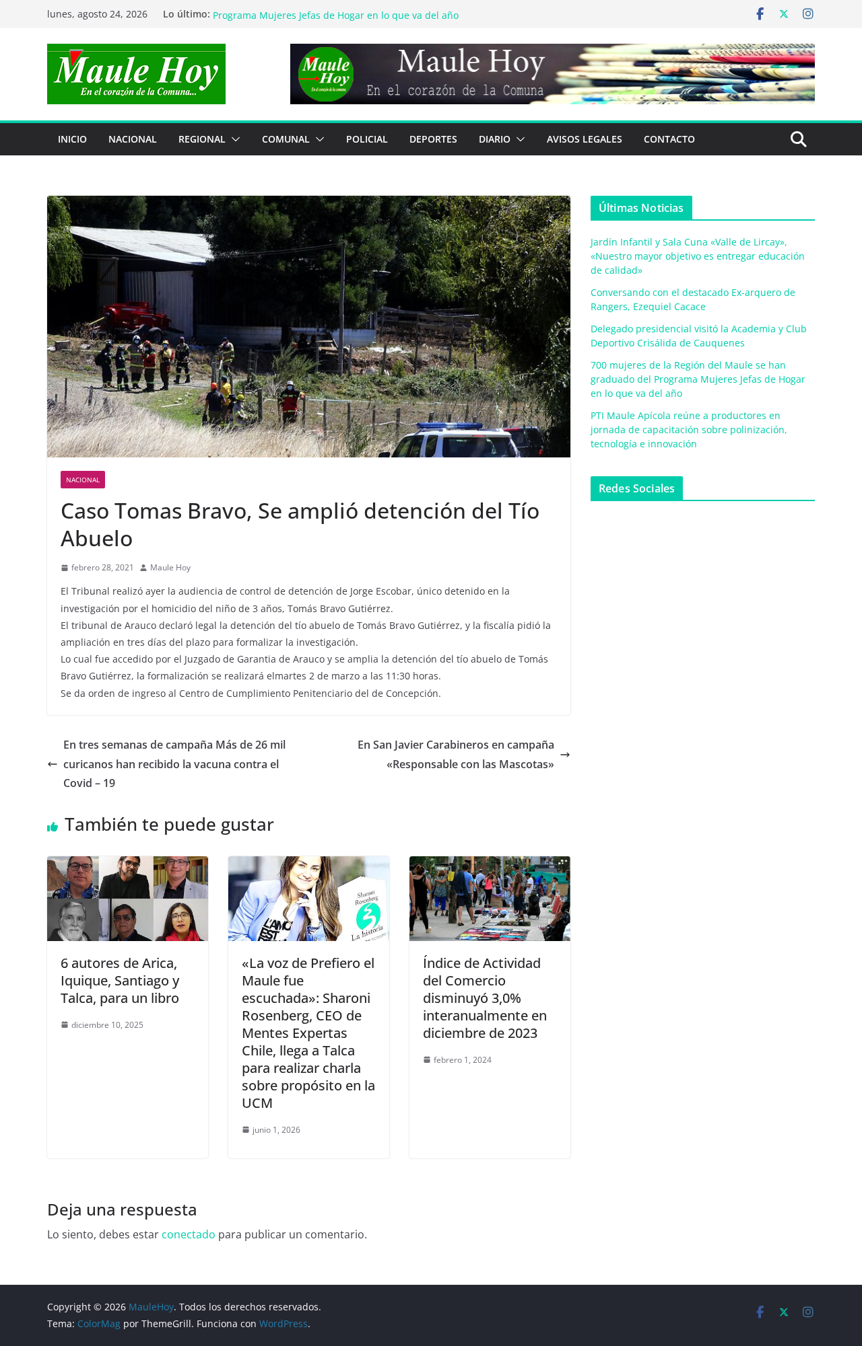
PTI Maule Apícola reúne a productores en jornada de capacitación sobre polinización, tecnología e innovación (689, 429)
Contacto (669, 139)
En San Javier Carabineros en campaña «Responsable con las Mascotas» (456, 754)
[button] (233, 139)
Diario (494, 139)
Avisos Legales (584, 139)
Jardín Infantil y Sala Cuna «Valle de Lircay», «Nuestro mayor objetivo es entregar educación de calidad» (698, 255)
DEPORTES (433, 139)
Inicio (72, 139)
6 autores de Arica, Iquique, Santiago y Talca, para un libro (120, 980)
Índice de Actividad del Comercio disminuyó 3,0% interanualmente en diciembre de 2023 (485, 998)
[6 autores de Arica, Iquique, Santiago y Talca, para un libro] (127, 865)
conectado (189, 1234)
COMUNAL (286, 139)
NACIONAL (132, 139)
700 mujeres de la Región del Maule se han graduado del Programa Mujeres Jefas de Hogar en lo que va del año (342, 20)
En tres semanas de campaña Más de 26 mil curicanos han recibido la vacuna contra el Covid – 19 (174, 764)
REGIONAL (202, 139)
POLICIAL (367, 139)
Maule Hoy (170, 567)
